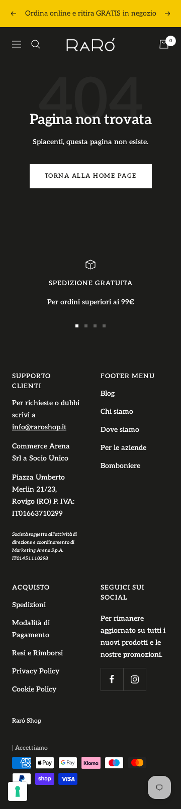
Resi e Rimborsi (37, 653)
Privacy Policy (35, 671)
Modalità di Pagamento (31, 629)
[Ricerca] (35, 44)
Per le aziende (123, 447)
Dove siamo (120, 429)
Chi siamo (117, 411)
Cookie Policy (34, 689)
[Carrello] (164, 44)
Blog (108, 393)
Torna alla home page (91, 176)
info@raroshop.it (39, 427)
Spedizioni (29, 605)
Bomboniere (120, 465)
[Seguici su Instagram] (134, 679)
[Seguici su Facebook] (112, 679)
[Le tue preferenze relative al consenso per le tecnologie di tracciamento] (17, 791)
